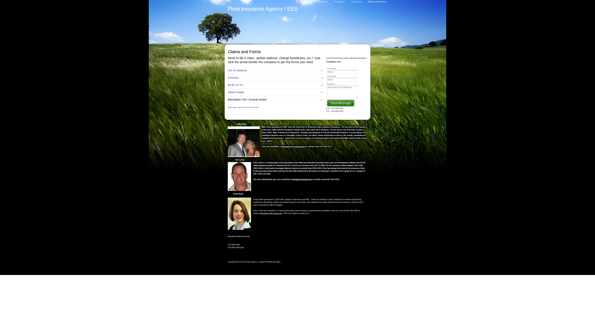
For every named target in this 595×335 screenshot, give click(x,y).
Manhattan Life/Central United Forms (243, 107)
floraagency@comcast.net (293, 146)
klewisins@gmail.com (302, 179)
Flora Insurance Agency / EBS (263, 9)
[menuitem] (307, 2)
